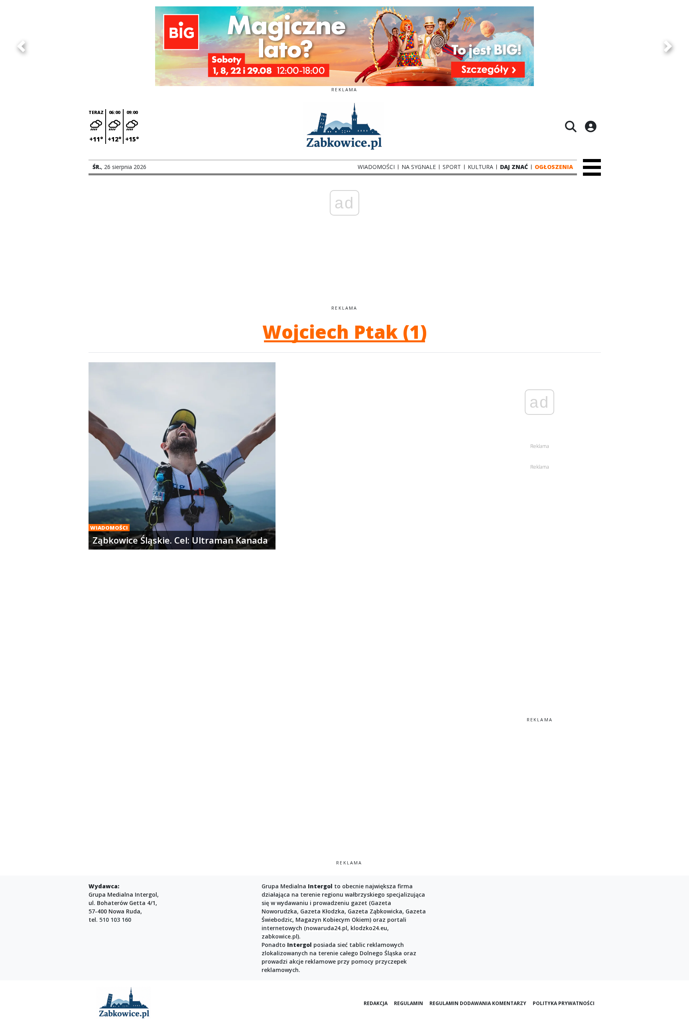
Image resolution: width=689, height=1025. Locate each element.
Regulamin (408, 1003)
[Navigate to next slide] (668, 46)
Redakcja (376, 1003)
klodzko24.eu (368, 928)
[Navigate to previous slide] (21, 46)
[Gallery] (344, 46)
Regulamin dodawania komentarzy (477, 1003)
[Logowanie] (590, 126)
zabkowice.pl (279, 936)
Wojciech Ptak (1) (344, 331)
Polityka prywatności (564, 1003)
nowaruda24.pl (326, 928)
